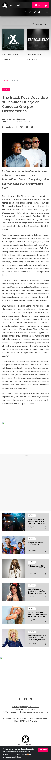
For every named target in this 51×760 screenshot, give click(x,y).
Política (18, 757)
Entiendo (43, 750)
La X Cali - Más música (5, 5)
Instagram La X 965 (30, 12)
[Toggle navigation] (47, 12)
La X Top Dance (10, 54)
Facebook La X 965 (25, 12)
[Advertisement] (25, 484)
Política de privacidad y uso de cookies (25, 707)
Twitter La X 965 (34, 12)
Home (6, 80)
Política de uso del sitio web (25, 709)
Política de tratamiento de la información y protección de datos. (25, 712)
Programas (38, 24)
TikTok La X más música (39, 12)
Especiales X (34, 54)
